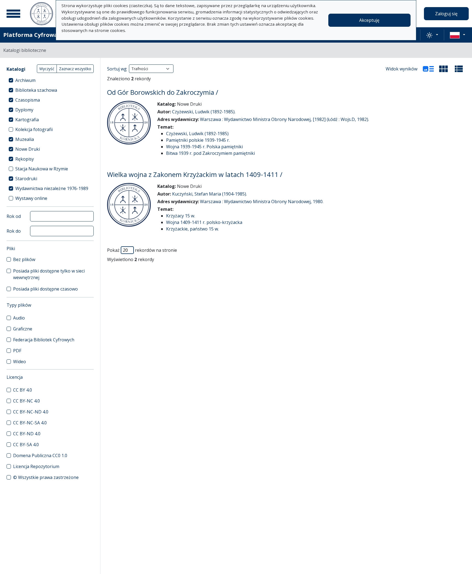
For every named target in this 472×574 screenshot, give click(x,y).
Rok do (14, 231)
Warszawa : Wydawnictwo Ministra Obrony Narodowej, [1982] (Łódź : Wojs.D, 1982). (284, 119)
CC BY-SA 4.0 (26, 445)
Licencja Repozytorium (36, 466)
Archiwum (25, 80)
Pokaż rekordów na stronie (142, 250)
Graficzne (22, 329)
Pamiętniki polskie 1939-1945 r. (198, 140)
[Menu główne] (13, 13)
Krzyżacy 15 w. (180, 216)
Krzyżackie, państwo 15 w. (192, 229)
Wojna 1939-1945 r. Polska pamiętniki (204, 147)
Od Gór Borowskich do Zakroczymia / (162, 92)
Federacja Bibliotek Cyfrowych (43, 340)
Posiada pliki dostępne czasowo (45, 289)
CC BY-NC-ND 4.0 (30, 412)
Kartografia (27, 120)
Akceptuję (369, 20)
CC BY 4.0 (22, 390)
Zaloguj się (446, 14)
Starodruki (26, 179)
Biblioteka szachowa (36, 90)
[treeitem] (50, 80)
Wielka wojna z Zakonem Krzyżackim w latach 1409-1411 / (194, 174)
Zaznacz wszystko (75, 68)
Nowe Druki (27, 149)
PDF (17, 351)
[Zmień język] (457, 34)
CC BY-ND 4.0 (26, 434)
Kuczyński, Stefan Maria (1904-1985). (209, 194)
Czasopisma (27, 100)
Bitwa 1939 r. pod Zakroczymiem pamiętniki (210, 153)
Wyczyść (46, 68)
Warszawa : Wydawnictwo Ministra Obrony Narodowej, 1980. (261, 202)
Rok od (14, 216)
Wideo (19, 362)
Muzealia (24, 139)
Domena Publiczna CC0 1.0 (40, 455)
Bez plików (24, 259)
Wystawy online (31, 198)
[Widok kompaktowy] (443, 68)
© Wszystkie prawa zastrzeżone (46, 477)
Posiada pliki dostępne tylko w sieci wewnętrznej (49, 274)
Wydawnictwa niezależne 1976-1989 (51, 188)
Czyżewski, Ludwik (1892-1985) (197, 134)
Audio (19, 318)
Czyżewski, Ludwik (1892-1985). (203, 112)
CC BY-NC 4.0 (26, 401)
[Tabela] (458, 68)
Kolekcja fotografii (34, 129)
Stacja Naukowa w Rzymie (41, 169)
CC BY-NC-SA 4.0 (30, 423)
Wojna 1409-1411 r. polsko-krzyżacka (204, 222)
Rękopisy (24, 159)
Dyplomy (24, 110)
